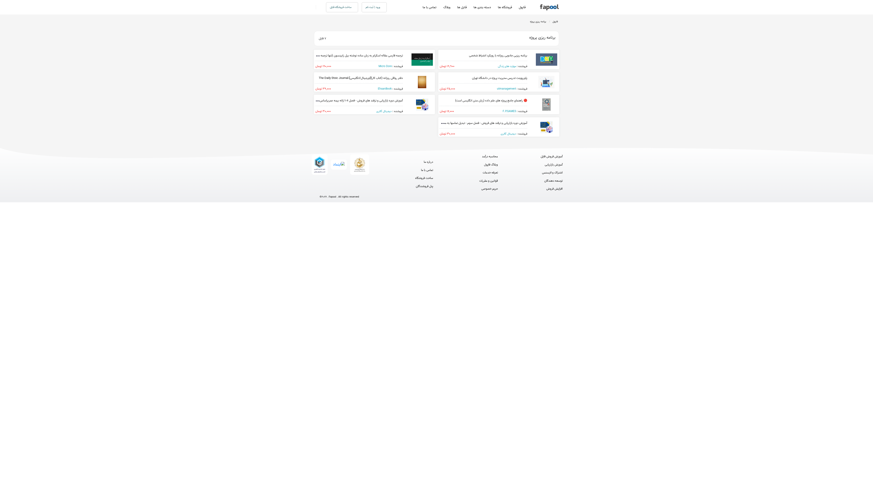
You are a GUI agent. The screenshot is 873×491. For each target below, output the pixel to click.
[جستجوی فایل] (318, 7)
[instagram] (339, 189)
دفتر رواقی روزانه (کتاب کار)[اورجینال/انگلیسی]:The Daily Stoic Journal (361, 78)
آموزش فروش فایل (552, 156)
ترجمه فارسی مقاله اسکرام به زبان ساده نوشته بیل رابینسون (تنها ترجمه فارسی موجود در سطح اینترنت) (344, 55)
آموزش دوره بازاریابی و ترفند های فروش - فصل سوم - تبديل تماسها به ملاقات (483, 123)
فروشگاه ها (505, 7)
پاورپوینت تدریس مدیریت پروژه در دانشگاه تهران (499, 78)
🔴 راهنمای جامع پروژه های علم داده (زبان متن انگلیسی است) (491, 100)
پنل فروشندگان (424, 186)
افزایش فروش (554, 189)
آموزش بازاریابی (554, 165)
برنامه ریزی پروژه (538, 22)
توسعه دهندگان (553, 181)
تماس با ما (429, 7)
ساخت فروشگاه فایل (341, 7)
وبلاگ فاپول (491, 165)
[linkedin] (356, 189)
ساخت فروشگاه (424, 178)
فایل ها (462, 7)
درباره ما (428, 162)
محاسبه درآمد (490, 156)
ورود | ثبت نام (373, 7)
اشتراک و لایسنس (552, 172)
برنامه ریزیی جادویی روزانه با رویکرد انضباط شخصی (498, 55)
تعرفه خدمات (490, 172)
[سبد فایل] (312, 7)
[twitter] (348, 189)
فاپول (522, 7)
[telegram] (331, 189)
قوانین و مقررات (488, 181)
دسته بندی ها (482, 7)
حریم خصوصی (489, 189)
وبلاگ (446, 7)
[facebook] (322, 189)
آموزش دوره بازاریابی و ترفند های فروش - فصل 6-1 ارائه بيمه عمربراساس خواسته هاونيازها (350, 100)
